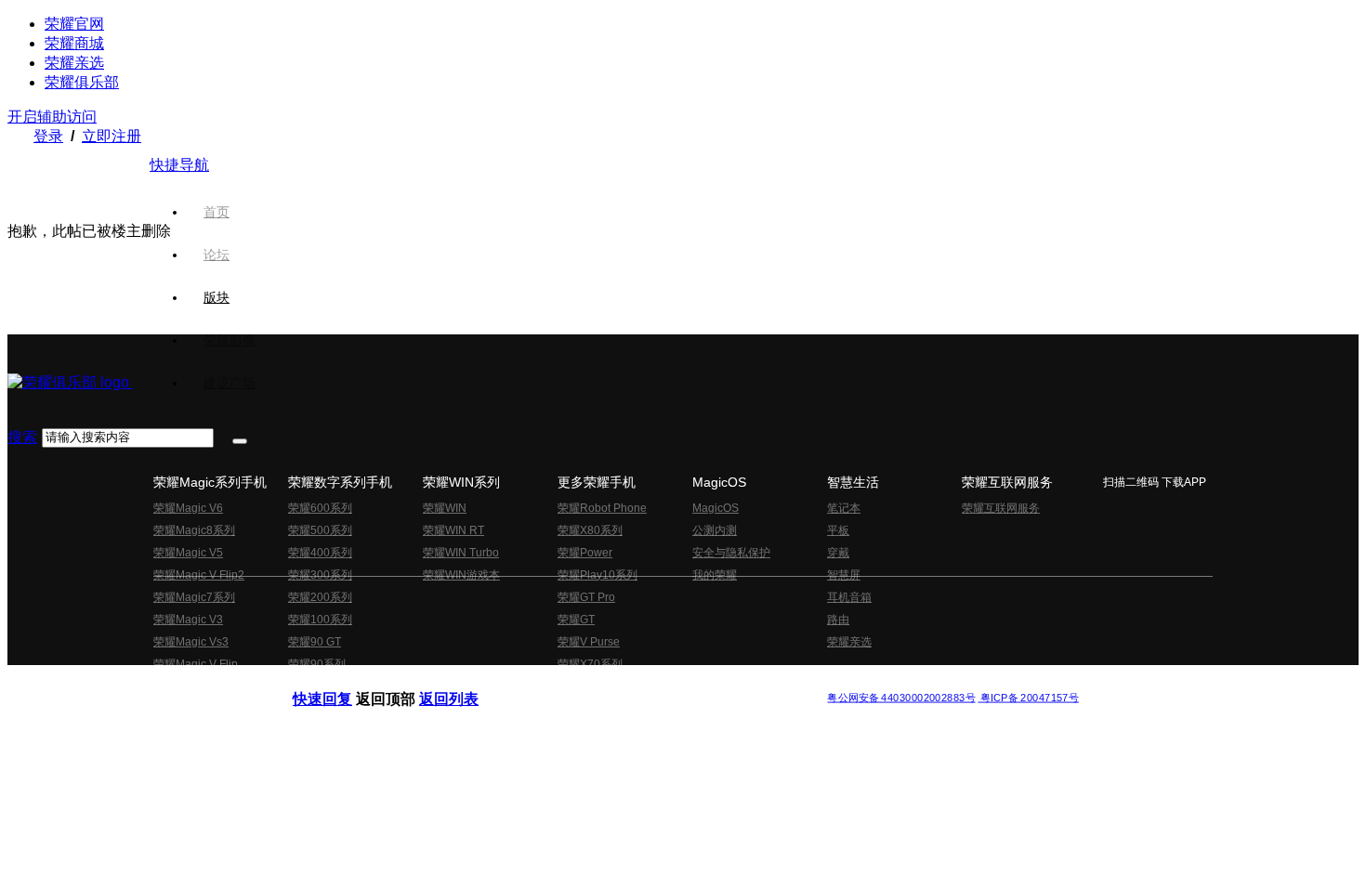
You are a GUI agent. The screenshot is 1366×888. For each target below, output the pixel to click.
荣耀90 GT (314, 641)
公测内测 (714, 530)
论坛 (217, 254)
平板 (838, 530)
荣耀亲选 (74, 63)
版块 (217, 297)
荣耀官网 (74, 24)
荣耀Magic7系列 (194, 597)
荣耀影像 (230, 340)
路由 (838, 619)
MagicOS (715, 508)
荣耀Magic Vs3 (191, 641)
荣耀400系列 (320, 552)
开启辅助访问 (52, 116)
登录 (48, 136)
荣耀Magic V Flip (195, 664)
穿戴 (838, 552)
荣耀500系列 (320, 530)
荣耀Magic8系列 (194, 530)
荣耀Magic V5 (188, 552)
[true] (239, 441)
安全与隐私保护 (731, 552)
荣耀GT (576, 619)
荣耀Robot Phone (602, 508)
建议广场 (230, 382)
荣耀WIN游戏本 (461, 574)
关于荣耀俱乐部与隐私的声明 (465, 682)
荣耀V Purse (589, 641)
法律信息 (621, 682)
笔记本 (843, 508)
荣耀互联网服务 (1001, 508)
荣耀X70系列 (590, 664)
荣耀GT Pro (586, 597)
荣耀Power (585, 552)
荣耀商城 (74, 43)
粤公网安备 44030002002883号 (901, 697)
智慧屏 (843, 574)
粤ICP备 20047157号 (1028, 697)
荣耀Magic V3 (188, 619)
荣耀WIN (444, 508)
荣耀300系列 (320, 574)
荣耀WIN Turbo (461, 552)
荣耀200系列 (320, 597)
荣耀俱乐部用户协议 (342, 682)
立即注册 (111, 136)
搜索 (22, 437)
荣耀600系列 (320, 508)
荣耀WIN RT (453, 530)
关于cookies (569, 682)
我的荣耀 (714, 574)
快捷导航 (179, 165)
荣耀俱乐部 (82, 82)
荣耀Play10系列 (597, 574)
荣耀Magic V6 (188, 508)
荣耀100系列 (320, 619)
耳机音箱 (849, 597)
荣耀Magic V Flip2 (198, 574)
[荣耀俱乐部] (70, 382)
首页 (217, 211)
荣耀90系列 (317, 664)
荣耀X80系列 (590, 530)
